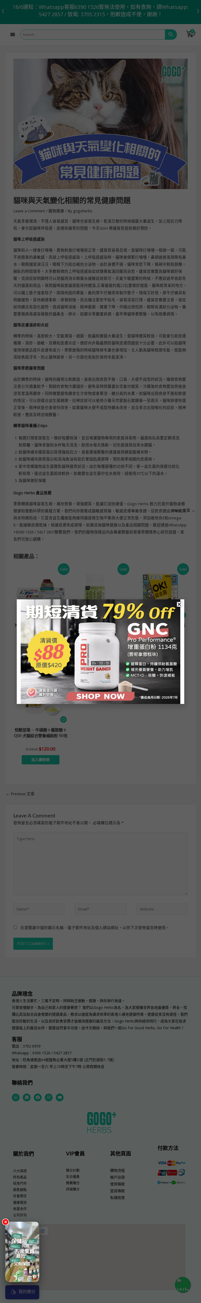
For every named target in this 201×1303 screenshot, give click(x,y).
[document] (100, 651)
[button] (179, 604)
